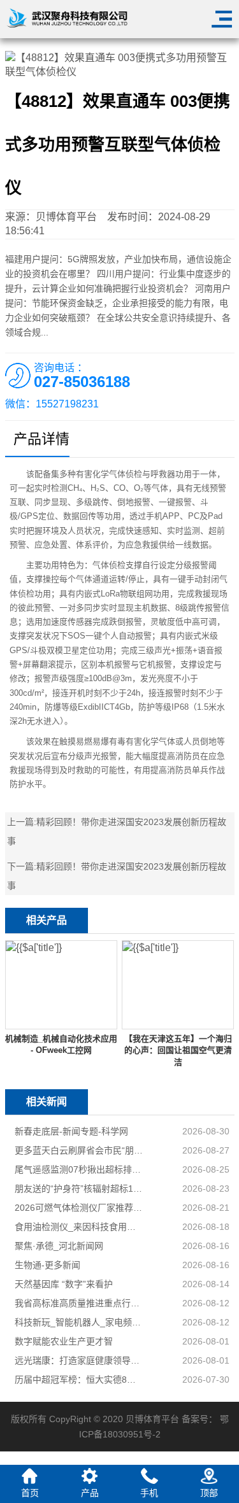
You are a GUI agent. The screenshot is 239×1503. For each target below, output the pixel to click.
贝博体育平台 (66, 216)
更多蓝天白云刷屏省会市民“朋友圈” (79, 1150)
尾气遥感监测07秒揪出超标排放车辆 (79, 1169)
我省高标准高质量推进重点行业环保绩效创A (79, 1303)
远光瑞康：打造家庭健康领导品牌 (79, 1360)
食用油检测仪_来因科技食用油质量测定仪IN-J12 (79, 1227)
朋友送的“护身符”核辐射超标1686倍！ (79, 1188)
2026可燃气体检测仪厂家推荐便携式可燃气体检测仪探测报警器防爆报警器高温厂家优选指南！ (79, 1208)
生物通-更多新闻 (47, 1265)
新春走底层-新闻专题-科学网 (71, 1131)
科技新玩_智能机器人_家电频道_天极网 (79, 1322)
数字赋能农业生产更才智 (64, 1341)
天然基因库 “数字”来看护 (64, 1284)
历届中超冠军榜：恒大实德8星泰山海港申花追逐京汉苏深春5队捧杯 (79, 1379)
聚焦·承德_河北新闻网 (59, 1246)
